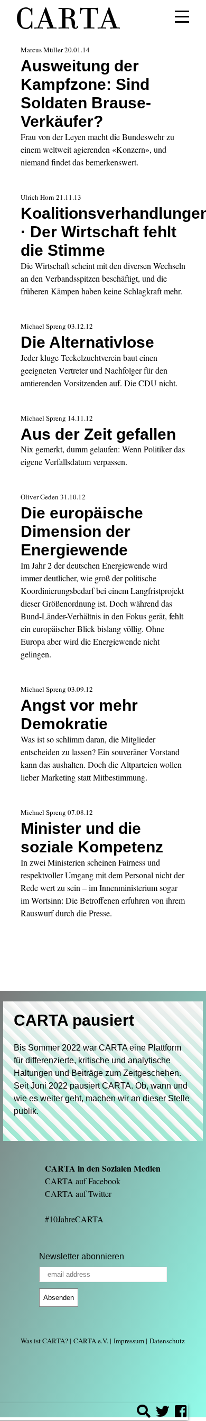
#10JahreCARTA (74, 1218)
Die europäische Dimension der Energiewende (82, 531)
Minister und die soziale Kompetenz (92, 837)
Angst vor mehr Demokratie (79, 714)
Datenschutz (167, 1340)
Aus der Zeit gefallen (98, 434)
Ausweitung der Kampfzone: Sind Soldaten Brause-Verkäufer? (86, 93)
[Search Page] (143, 1412)
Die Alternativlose (87, 342)
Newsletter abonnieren (81, 1256)
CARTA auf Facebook (82, 1180)
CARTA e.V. (90, 1340)
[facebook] (180, 1412)
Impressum (129, 1340)
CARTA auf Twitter (78, 1193)
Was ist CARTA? (44, 1340)
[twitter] (162, 1412)
